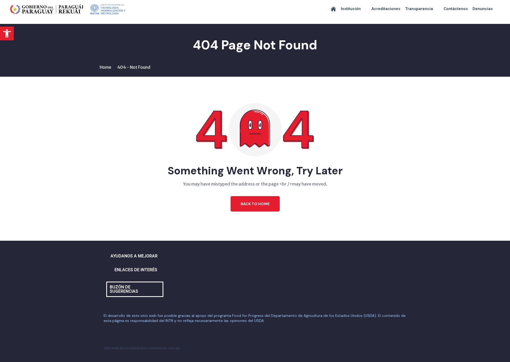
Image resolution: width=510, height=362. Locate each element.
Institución (351, 8)
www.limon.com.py (164, 348)
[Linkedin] (360, 252)
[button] (7, 33)
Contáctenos (456, 8)
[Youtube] (345, 252)
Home (105, 67)
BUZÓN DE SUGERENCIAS (124, 289)
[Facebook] (301, 252)
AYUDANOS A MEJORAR (134, 255)
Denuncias (483, 8)
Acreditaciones (385, 8)
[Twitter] (330, 252)
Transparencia (419, 8)
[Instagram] (316, 252)
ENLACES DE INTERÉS (135, 269)
